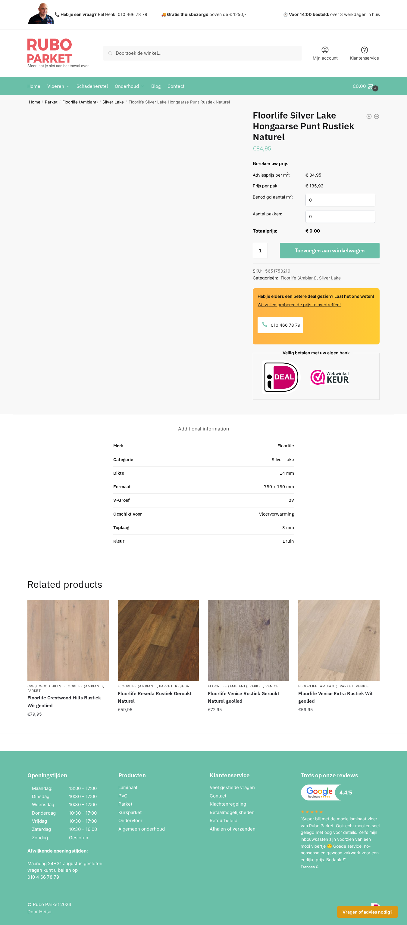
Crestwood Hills (44, 686)
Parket (51, 102)
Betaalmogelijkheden (232, 812)
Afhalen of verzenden (232, 829)
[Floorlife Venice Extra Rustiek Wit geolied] (339, 640)
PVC (122, 796)
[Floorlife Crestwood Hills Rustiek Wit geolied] (68, 640)
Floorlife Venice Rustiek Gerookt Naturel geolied (243, 697)
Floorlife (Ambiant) (80, 102)
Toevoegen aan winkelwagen (330, 250)
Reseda (182, 686)
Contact (218, 796)
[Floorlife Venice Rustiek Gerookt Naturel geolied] (248, 640)
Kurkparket (130, 812)
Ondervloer (130, 820)
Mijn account (325, 57)
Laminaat (127, 787)
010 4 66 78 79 (43, 877)
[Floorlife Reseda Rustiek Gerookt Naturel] (158, 640)
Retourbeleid (223, 820)
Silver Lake (113, 102)
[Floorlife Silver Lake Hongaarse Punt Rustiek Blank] (377, 116)
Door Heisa (39, 911)
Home (34, 102)
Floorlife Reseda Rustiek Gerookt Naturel (155, 697)
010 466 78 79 (285, 325)
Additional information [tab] (203, 429)
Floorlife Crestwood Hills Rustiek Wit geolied (64, 701)
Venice (272, 686)
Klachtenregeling (228, 804)
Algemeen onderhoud (141, 829)
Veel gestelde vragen (232, 787)
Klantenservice (364, 57)
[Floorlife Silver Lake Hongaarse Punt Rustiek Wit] (369, 116)
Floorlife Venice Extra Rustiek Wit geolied (335, 697)
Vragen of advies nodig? (368, 911)
